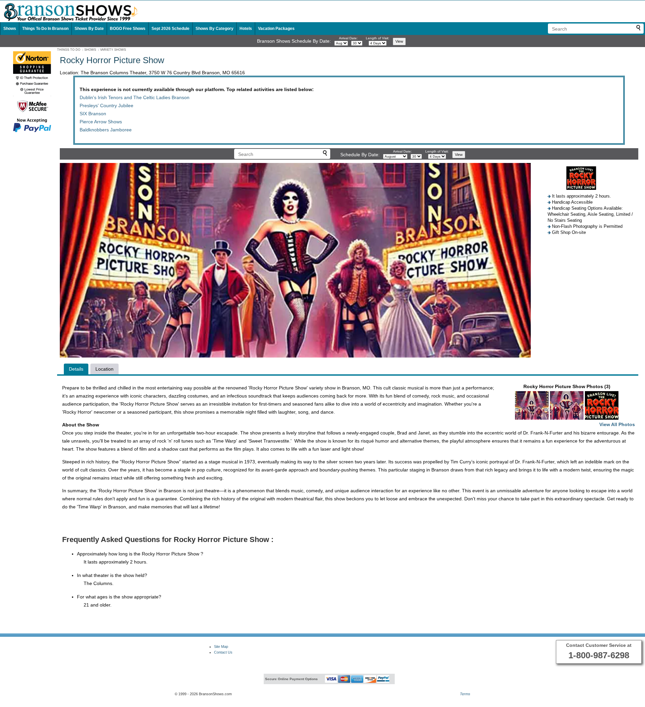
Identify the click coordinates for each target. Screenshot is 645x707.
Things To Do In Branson (45, 28)
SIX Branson (93, 113)
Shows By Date (89, 28)
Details (76, 369)
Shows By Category (214, 28)
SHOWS (90, 49)
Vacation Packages (276, 28)
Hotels (246, 28)
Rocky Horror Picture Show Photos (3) (579, 405)
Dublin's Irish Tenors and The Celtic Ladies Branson (134, 97)
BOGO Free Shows (127, 28)
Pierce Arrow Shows (101, 121)
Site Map (221, 646)
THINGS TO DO (68, 49)
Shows (9, 28)
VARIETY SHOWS (113, 49)
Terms (465, 694)
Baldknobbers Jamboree (106, 129)
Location (104, 369)
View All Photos (617, 424)
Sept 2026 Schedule (170, 28)
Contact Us (223, 652)
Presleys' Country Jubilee (106, 105)
